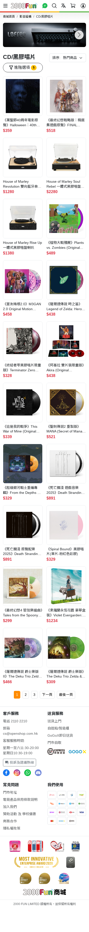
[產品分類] (6, 5)
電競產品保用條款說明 (20, 800)
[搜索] (54, 5)
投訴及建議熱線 (21, 762)
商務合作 (10, 821)
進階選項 (24, 67)
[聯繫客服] (44, 5)
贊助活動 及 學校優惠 (19, 814)
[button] (79, 34)
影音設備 (25, 16)
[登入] (83, 6)
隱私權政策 (11, 828)
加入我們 (10, 807)
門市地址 (10, 792)
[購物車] (72, 5)
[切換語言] (63, 5)
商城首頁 (9, 16)
